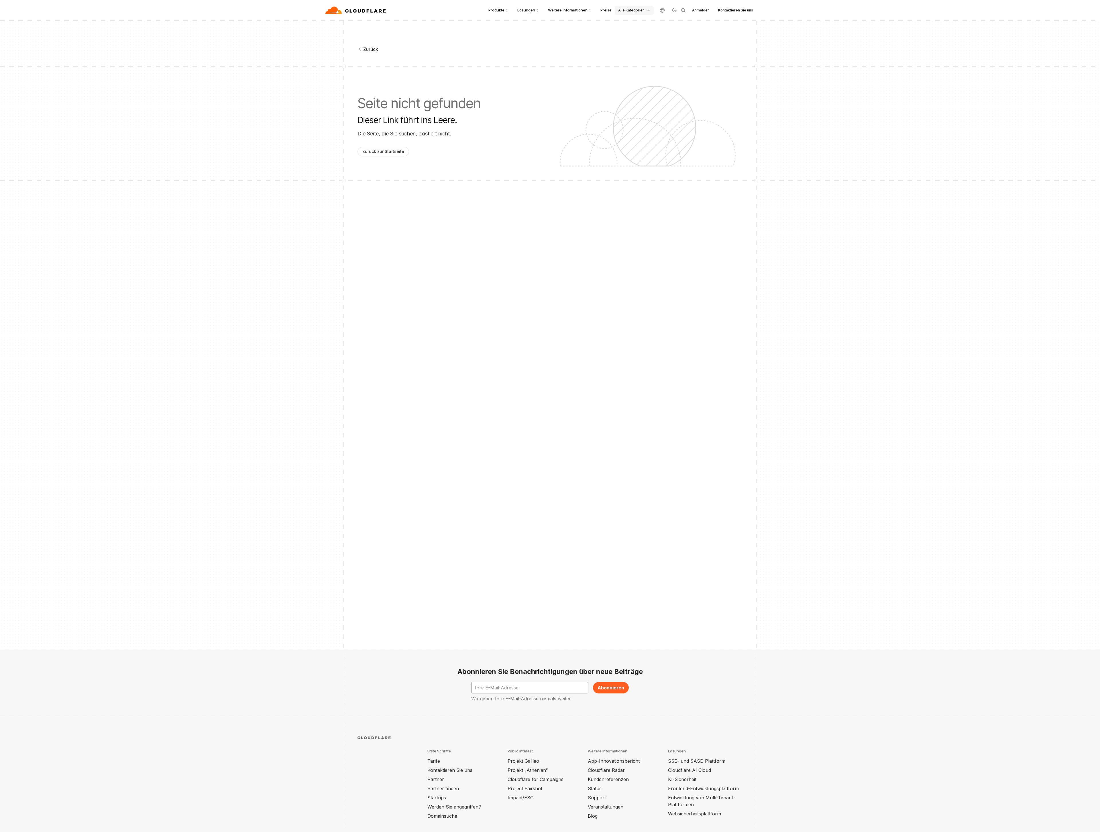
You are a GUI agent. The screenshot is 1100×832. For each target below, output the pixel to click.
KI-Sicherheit (682, 779)
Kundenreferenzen (608, 779)
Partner (435, 779)
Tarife (433, 761)
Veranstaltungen (605, 807)
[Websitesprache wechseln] (662, 10)
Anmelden (701, 10)
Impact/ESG (521, 798)
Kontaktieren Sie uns (735, 10)
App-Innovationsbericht (614, 761)
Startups (436, 798)
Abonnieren (611, 688)
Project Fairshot (525, 788)
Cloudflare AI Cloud (689, 770)
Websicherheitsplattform (694, 814)
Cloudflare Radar (606, 770)
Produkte (496, 10)
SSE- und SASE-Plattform (696, 761)
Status (595, 788)
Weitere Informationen (568, 10)
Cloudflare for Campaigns (535, 779)
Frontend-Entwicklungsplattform (703, 788)
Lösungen (526, 10)
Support (597, 798)
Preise (606, 10)
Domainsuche (442, 816)
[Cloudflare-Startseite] (356, 10)
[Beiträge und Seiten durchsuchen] (683, 10)
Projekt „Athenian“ (528, 770)
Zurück (370, 49)
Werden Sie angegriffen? (454, 807)
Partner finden (443, 788)
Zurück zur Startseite (383, 151)
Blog (593, 816)
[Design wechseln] (674, 10)
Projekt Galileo (523, 761)
